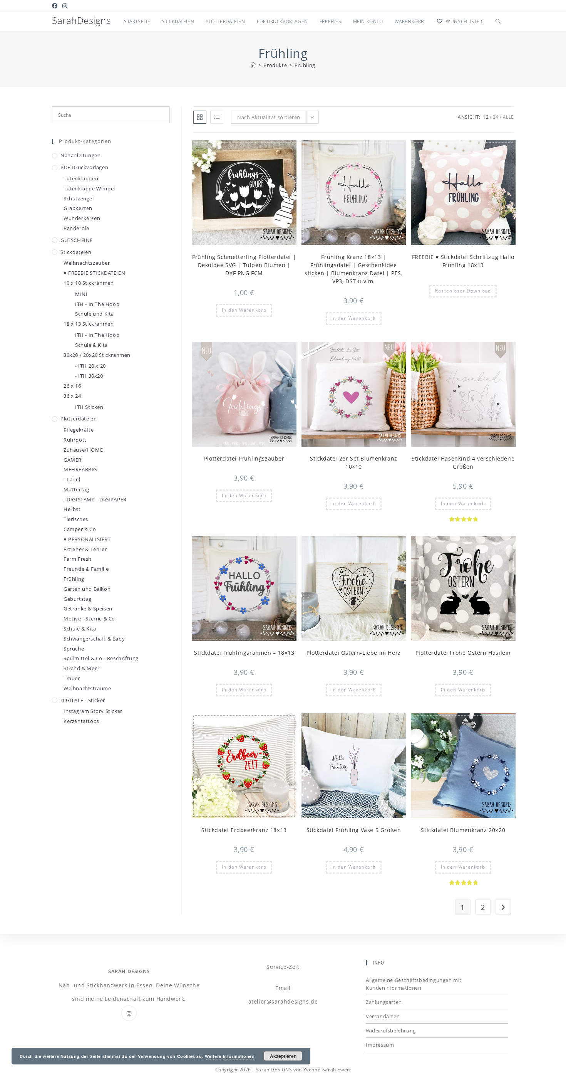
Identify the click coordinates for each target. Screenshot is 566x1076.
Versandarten (383, 1016)
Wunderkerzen (82, 218)
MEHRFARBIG (80, 469)
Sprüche (74, 648)
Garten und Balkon (87, 588)
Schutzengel (79, 198)
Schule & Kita (91, 344)
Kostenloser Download (463, 290)
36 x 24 (72, 395)
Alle (508, 117)
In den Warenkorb (244, 310)
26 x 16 (72, 385)
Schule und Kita (94, 313)
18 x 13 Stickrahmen (89, 323)
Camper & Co (80, 529)
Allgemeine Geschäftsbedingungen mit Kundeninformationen (414, 984)
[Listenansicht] (216, 117)
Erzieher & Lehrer (85, 549)
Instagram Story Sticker (93, 711)
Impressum (380, 1044)
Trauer (72, 678)
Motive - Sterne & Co (89, 618)
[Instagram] (129, 1013)
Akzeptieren (283, 1055)
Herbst (72, 509)
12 (486, 117)
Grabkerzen (78, 208)
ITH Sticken (89, 407)
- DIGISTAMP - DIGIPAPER (95, 499)
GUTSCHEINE (76, 240)
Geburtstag (78, 598)
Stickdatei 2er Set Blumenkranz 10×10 (353, 462)
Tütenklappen (81, 178)
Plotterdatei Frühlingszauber (244, 458)
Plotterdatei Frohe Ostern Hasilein (463, 652)
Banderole (76, 228)
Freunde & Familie (86, 568)
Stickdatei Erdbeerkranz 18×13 (243, 830)
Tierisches (76, 519)
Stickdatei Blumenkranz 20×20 (463, 830)
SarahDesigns (81, 20)
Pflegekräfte (79, 429)
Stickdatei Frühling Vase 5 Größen (353, 830)
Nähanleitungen (80, 155)
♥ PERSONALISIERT (87, 539)
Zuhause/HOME (83, 449)
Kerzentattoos (81, 721)
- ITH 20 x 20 (90, 365)
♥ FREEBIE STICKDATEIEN (94, 272)
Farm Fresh (78, 558)
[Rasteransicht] (199, 117)
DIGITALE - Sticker (82, 700)
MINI (81, 294)
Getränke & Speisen (88, 608)
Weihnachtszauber (87, 262)
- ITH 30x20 (89, 375)
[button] (272, 149)
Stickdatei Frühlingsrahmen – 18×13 (244, 652)
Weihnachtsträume (87, 688)
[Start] (253, 65)
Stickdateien (75, 252)
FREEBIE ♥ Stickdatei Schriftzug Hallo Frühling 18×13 (463, 261)
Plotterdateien (78, 418)
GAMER (73, 459)
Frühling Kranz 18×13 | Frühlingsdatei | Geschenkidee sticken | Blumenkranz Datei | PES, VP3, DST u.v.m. (353, 269)
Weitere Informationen (230, 1056)
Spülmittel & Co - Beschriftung (101, 658)
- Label (72, 479)
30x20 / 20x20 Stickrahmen (97, 354)
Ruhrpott (75, 439)
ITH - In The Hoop (97, 304)
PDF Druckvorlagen (84, 167)
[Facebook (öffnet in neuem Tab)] (56, 6)
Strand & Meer (82, 668)
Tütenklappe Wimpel (89, 188)
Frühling (305, 65)
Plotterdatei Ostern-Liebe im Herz (353, 652)
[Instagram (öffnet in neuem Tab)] (65, 6)
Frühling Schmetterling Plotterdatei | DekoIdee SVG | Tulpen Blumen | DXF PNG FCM (244, 265)
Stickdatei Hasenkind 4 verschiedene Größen (463, 462)
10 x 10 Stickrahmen (89, 282)
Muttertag (76, 489)
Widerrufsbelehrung (391, 1030)
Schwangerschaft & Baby (94, 638)
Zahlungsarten (384, 1002)
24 (496, 117)
